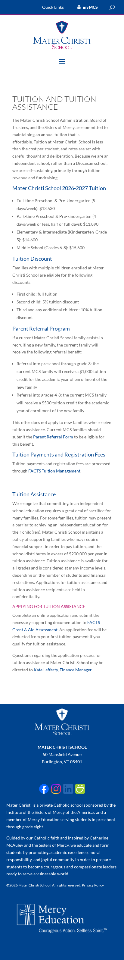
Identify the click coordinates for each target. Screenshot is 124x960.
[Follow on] (44, 789)
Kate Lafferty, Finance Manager (62, 669)
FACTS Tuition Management (54, 470)
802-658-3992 (62, 768)
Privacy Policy (93, 885)
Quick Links (53, 7)
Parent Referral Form (53, 436)
